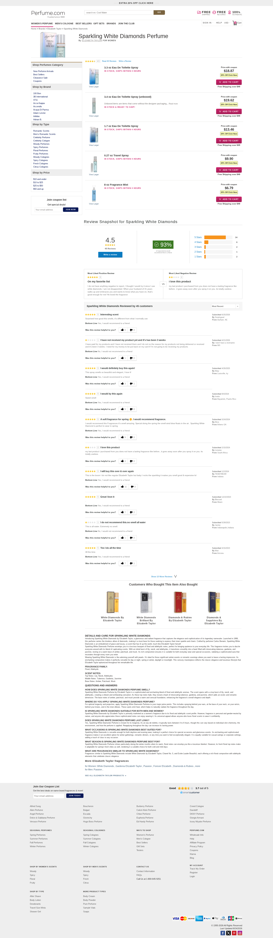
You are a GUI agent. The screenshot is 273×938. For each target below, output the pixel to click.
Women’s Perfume (145, 835)
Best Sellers (84, 23)
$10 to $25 (38, 182)
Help (219, 23)
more (197, 766)
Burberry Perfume (144, 806)
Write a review (110, 254)
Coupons (37, 81)
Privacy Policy (196, 846)
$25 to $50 (38, 185)
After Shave (35, 896)
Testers (139, 850)
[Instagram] (240, 933)
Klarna (193, 854)
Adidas (36, 116)
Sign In (207, 23)
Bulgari (86, 810)
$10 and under (39, 179)
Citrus (86, 882)
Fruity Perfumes (40, 153)
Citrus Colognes (40, 167)
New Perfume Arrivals (43, 71)
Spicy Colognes (40, 160)
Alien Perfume (36, 810)
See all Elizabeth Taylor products (104, 776)
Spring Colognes (91, 835)
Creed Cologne (197, 806)
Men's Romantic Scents (44, 134)
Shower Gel (35, 911)
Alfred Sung (35, 806)
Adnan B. (37, 119)
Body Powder (89, 900)
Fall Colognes (89, 842)
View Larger (94, 87)
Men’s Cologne (143, 838)
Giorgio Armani (197, 817)
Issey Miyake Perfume (200, 821)
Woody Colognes (41, 157)
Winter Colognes (91, 846)
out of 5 (202, 788)
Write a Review (125, 61)
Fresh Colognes (40, 163)
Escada (86, 814)
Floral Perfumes (40, 150)
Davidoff (193, 810)
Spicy (32, 875)
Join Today (75, 796)
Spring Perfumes (38, 835)
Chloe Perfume (143, 814)
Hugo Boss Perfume (92, 821)
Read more (173, 104)
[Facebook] (223, 933)
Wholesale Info (196, 835)
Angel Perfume (37, 814)
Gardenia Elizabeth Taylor (129, 766)
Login (192, 876)
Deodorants (35, 904)
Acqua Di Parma (41, 109)
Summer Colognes (92, 838)
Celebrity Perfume (41, 137)
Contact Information (145, 871)
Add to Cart (230, 82)
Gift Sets (98, 23)
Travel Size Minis (38, 907)
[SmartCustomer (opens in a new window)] (190, 792)
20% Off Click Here (229, 75)
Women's (42, 23)
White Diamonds (105, 766)
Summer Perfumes (39, 838)
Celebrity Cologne (41, 140)
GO (159, 12)
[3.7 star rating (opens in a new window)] (186, 788)
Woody (33, 871)
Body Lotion (35, 900)
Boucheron (88, 806)
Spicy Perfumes (40, 147)
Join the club (126, 23)
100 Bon (37, 93)
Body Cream (89, 896)
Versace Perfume (38, 821)
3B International (40, 96)
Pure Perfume (89, 904)
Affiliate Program (197, 842)
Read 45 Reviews (109, 61)
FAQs (139, 875)
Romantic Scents (41, 131)
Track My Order (197, 868)
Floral (32, 879)
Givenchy (87, 817)
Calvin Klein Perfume (146, 810)
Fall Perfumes (36, 842)
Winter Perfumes (38, 846)
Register (194, 872)
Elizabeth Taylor (92, 40)
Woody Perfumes (41, 144)
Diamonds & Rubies (183, 766)
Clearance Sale (40, 78)
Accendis (37, 106)
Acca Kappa (39, 103)
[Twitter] (228, 933)
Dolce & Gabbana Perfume (42, 817)
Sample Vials (89, 907)
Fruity (32, 882)
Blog (192, 858)
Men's (64, 23)
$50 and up (38, 189)
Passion (147, 766)
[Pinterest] (234, 933)
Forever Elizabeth (162, 766)
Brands (111, 23)
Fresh (86, 879)
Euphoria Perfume (144, 817)
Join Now (71, 210)
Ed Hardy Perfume (145, 821)
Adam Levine (39, 113)
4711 (35, 100)
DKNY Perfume (197, 814)
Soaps (86, 911)
